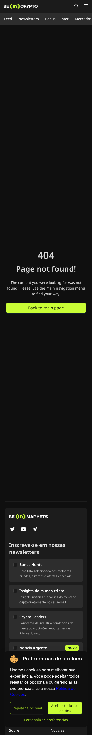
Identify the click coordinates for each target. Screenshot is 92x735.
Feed (8, 18)
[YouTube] (23, 529)
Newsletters (28, 18)
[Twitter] (12, 529)
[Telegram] (35, 529)
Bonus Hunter (57, 18)
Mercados (83, 18)
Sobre (14, 730)
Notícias (57, 730)
